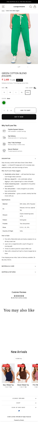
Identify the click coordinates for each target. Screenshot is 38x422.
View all (19, 358)
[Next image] (28, 67)
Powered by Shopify (19, 420)
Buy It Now (19, 117)
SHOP (18, 403)
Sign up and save (18, 407)
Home (3, 11)
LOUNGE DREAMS (18, 398)
